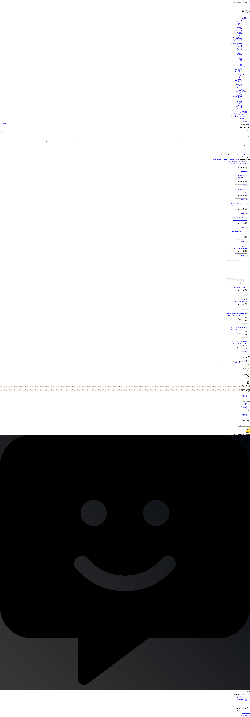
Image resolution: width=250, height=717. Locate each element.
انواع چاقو (240, 105)
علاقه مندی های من (245, 713)
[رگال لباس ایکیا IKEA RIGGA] (234, 285)
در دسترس (213, 159)
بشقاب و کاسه (239, 38)
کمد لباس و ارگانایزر (237, 71)
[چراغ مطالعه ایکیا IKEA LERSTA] (239, 341)
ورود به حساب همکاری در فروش (237, 116)
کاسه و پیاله (239, 45)
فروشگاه (245, 17)
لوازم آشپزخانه (239, 93)
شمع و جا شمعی (238, 54)
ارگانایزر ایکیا (242, 90)
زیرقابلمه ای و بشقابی (237, 48)
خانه (249, 124)
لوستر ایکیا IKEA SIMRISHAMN (240, 234)
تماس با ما (245, 121)
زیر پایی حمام (239, 84)
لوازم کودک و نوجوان (240, 89)
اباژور (241, 64)
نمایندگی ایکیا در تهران (245, 154)
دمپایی (240, 85)
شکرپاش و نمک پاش (237, 37)
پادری (241, 60)
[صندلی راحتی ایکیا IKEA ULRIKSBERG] (238, 161)
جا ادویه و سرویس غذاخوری (236, 43)
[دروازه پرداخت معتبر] (248, 433)
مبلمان (240, 51)
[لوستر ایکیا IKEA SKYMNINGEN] (239, 217)
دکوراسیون (242, 50)
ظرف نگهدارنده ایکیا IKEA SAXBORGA (238, 248)
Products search (245, 2)
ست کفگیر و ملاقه (238, 24)
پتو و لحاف (240, 67)
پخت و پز (240, 25)
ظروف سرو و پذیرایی (237, 20)
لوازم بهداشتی (242, 74)
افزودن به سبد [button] (244, 171)
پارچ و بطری (239, 49)
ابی (246, 149)
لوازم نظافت (239, 27)
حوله (241, 75)
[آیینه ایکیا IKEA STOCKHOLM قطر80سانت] (237, 203)
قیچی (241, 41)
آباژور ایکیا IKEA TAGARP (241, 177)
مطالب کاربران (244, 395)
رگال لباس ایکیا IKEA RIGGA (240, 287)
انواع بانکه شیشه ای (238, 35)
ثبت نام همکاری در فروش (239, 114)
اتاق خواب (242, 66)
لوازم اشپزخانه (241, 19)
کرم (246, 151)
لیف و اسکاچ (239, 87)
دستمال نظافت (239, 77)
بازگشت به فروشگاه (245, 715)
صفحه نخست (244, 15)
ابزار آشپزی (239, 98)
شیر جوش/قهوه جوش (237, 39)
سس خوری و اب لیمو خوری (236, 40)
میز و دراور (239, 70)
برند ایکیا (245, 398)
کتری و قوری (239, 33)
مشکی (245, 152)
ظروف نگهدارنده (238, 46)
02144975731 (247, 361)
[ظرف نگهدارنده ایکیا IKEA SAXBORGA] (238, 245)
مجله (246, 393)
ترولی (241, 22)
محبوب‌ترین (231, 159)
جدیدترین (227, 159)
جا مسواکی (239, 86)
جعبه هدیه (240, 56)
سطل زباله (239, 81)
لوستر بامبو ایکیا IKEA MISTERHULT (239, 329)
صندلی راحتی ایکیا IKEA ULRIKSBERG (238, 163)
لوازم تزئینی (239, 55)
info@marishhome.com (239, 362)
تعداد (246, 168)
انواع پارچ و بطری (238, 103)
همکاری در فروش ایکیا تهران (238, 113)
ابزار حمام (240, 76)
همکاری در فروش (243, 112)
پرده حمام (240, 79)
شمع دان (240, 58)
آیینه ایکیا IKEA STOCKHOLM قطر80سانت (237, 206)
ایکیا (246, 145)
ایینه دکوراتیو (239, 63)
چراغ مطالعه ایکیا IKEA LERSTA (240, 343)
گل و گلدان (239, 53)
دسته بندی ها (244, 18)
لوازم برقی (239, 95)
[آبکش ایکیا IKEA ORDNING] (240, 299)
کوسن (241, 59)
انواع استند (240, 28)
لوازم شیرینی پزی (238, 29)
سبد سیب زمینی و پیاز (237, 34)
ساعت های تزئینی (238, 61)
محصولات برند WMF (240, 91)
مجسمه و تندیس (238, 65)
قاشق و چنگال (239, 30)
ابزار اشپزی (239, 32)
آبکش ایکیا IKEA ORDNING (241, 301)
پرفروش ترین (237, 159)
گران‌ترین (218, 159)
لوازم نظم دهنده (238, 69)
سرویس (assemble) (243, 118)
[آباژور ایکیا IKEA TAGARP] (241, 175)
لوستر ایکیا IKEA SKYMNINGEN (240, 220)
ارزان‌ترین (222, 159)
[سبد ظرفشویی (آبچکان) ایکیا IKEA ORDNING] (236, 313)
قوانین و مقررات (243, 119)
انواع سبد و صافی (238, 92)
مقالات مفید (244, 111)
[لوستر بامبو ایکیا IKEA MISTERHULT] (238, 327)
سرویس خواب (239, 72)
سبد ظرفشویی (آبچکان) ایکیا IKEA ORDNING (237, 315)
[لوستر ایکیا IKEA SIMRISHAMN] (239, 231)
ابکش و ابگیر (239, 44)
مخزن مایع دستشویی (237, 80)
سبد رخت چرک (239, 82)
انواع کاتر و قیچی (238, 102)
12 (246, 355)
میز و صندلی (239, 23)
